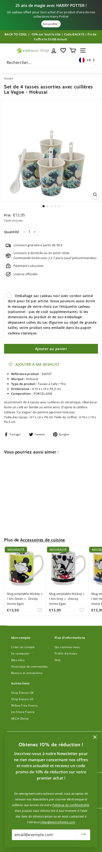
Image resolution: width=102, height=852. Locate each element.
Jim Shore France (23, 712)
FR (89, 60)
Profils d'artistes (66, 653)
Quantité (11, 232)
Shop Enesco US (22, 699)
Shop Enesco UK (22, 693)
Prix (8, 215)
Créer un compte (23, 647)
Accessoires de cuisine (42, 540)
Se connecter (20, 653)
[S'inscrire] (83, 834)
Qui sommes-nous (67, 647)
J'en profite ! (51, 24)
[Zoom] (95, 194)
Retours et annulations (26, 673)
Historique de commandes (29, 666)
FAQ (57, 660)
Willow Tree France (24, 705)
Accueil (8, 78)
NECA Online (20, 719)
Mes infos (18, 660)
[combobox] (87, 60)
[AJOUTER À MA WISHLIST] (39, 521)
